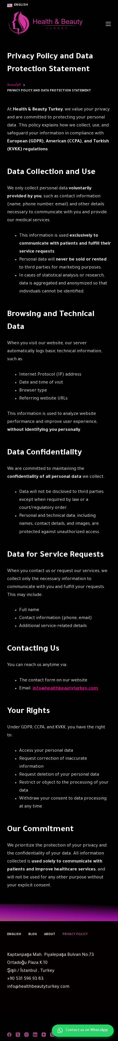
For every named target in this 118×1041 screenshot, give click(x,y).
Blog (32, 934)
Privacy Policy (75, 934)
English (14, 934)
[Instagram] (26, 1034)
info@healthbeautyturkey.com (38, 987)
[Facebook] (9, 1034)
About (49, 934)
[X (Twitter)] (18, 1034)
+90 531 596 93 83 (25, 979)
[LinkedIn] (35, 1034)
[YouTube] (44, 1034)
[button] (17, 5)
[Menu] (108, 23)
